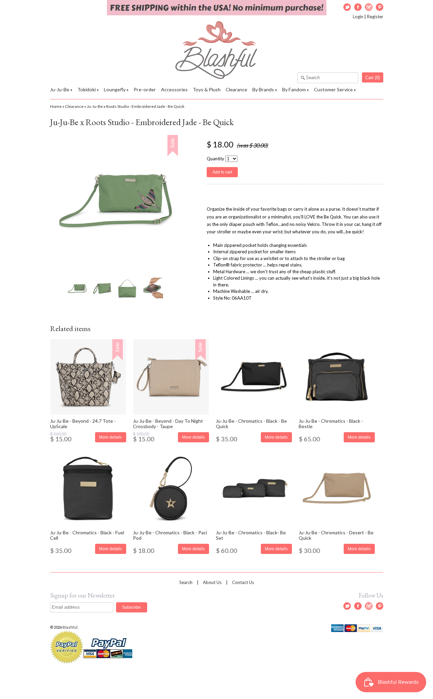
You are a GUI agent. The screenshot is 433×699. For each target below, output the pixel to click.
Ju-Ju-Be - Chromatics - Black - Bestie (331, 423)
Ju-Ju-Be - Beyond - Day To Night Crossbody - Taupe (168, 423)
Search (185, 582)
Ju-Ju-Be (59, 89)
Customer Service (333, 89)
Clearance (236, 89)
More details (110, 437)
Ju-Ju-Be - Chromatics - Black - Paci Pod (170, 535)
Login (358, 16)
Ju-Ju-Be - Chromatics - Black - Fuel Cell (87, 535)
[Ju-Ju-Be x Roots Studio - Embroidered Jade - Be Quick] (77, 288)
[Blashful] (216, 77)
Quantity (215, 158)
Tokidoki (86, 89)
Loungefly (115, 89)
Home (56, 106)
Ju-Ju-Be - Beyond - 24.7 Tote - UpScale (83, 423)
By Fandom (294, 89)
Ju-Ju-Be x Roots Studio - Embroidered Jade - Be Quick (135, 106)
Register (375, 16)
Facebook (358, 7)
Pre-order (145, 89)
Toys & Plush (207, 89)
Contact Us (243, 582)
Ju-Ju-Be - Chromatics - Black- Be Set (251, 535)
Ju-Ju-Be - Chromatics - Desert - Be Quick (336, 535)
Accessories (174, 89)
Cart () (372, 77)
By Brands (263, 89)
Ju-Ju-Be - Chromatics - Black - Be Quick (251, 423)
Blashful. (71, 627)
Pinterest (379, 7)
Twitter (347, 7)
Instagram (368, 7)
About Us (212, 582)
